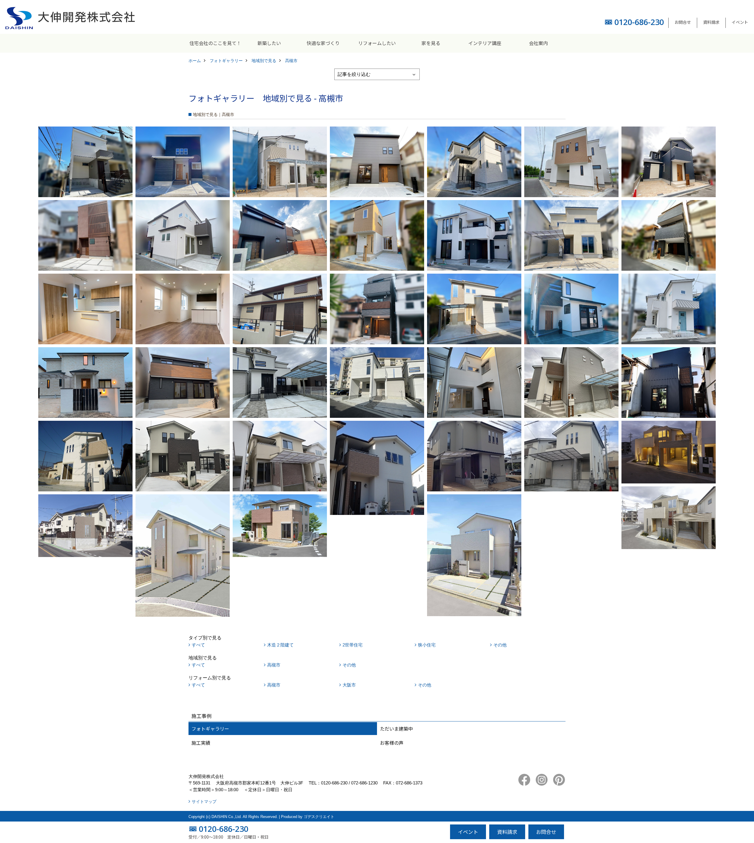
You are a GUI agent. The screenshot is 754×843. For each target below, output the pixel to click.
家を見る (430, 42)
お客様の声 (392, 742)
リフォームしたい (377, 42)
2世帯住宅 (353, 644)
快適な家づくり (323, 42)
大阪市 (349, 684)
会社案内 (538, 42)
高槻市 (273, 664)
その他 (500, 644)
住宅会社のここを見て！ (215, 42)
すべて (198, 644)
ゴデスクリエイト (319, 816)
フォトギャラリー (210, 728)
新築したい (269, 42)
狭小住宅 (427, 644)
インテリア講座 (484, 42)
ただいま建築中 (396, 728)
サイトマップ (204, 801)
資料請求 (711, 22)
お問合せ (682, 22)
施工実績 (200, 742)
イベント (740, 22)
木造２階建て (280, 644)
